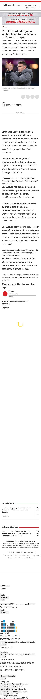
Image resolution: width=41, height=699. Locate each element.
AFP (3, 103)
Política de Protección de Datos (25, 552)
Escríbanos (30, 558)
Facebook (23, 97)
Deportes (6, 27)
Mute (3, 595)
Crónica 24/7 (5, 633)
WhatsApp (37, 97)
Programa (17, 5)
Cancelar (11, 676)
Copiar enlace (6, 694)
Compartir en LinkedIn (10, 689)
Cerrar (3, 657)
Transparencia (35, 555)
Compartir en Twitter (9, 687)
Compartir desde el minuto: (13, 698)
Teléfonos (21, 558)
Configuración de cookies (22, 555)
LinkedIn (32, 97)
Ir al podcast (21, 642)
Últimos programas (20, 604)
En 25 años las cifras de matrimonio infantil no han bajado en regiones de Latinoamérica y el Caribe (16, 533)
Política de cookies (7, 555)
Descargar (4, 696)
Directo (31, 604)
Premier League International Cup (15, 301)
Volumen (4, 597)
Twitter (28, 97)
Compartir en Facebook (10, 684)
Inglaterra (5, 304)
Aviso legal (11, 552)
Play (2, 600)
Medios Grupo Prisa (20, 570)
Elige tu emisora (30, 8)
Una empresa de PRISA (20, 565)
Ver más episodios (8, 642)
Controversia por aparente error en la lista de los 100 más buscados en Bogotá (16, 510)
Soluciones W (12, 558)
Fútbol (4, 306)
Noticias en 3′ (6, 604)
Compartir (31, 642)
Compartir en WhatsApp (10, 691)
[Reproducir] (5, 293)
